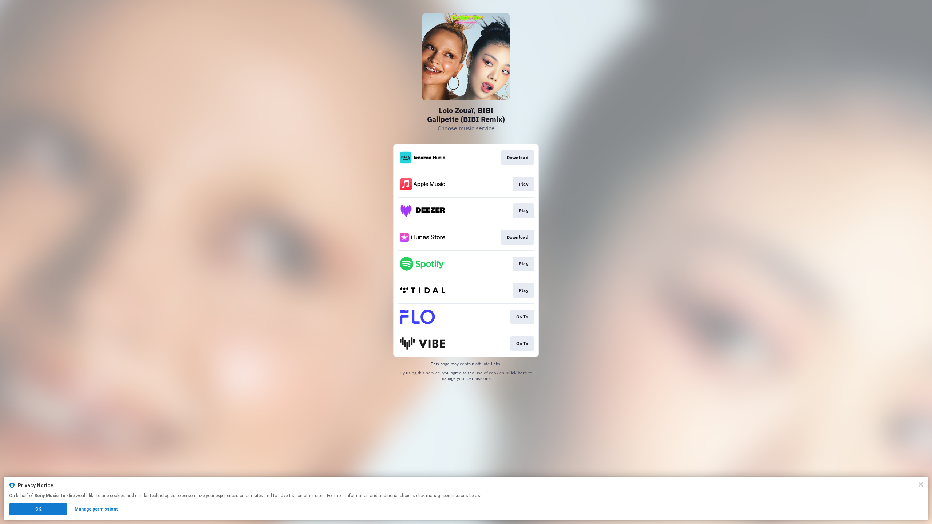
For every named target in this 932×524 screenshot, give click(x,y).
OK (38, 509)
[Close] (921, 484)
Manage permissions (97, 509)
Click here (516, 373)
